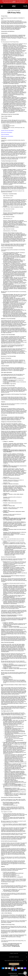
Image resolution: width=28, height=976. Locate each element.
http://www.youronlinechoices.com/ (11, 875)
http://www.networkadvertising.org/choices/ (13, 873)
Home (9, 10)
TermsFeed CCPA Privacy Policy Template (10, 29)
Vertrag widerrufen (14, 964)
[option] (14, 2)
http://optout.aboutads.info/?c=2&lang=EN (13, 876)
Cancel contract (22, 973)
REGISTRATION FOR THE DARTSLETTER (14, 960)
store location (14, 953)
